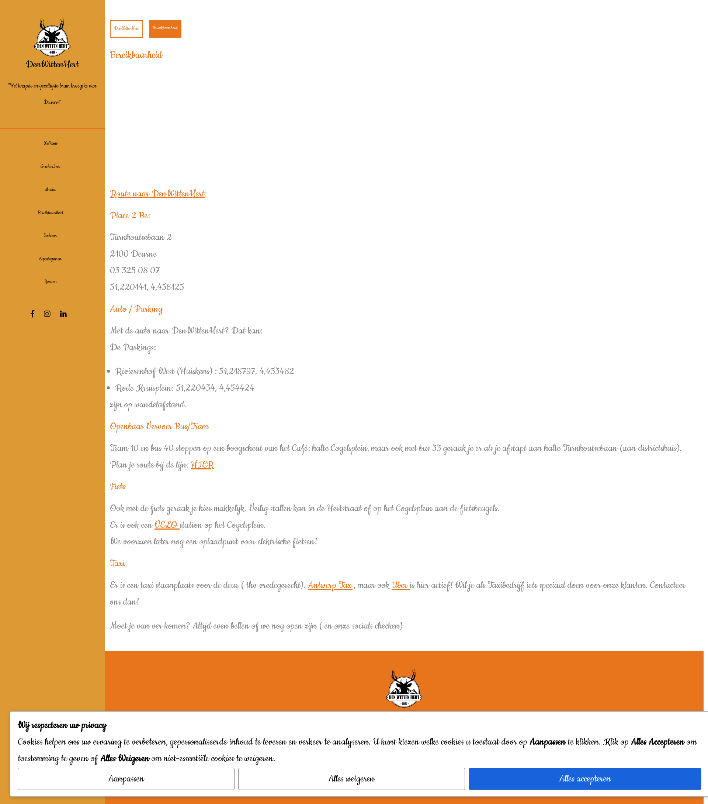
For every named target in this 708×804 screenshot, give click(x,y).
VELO (167, 525)
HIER (202, 465)
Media (50, 190)
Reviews (50, 282)
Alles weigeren (351, 779)
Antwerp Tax (329, 585)
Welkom (50, 143)
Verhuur (50, 236)
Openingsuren (50, 259)
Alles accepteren (585, 779)
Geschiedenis (50, 167)
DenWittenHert (52, 64)
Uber (401, 585)
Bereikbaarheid (50, 213)
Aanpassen (126, 779)
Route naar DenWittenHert (157, 194)
